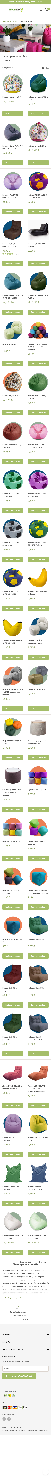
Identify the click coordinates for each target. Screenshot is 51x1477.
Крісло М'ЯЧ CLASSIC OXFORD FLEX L (37, 196)
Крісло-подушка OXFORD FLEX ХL (35, 1187)
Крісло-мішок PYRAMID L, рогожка (12, 1236)
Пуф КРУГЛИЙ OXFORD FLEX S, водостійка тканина (38, 346)
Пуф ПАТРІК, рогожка (37, 689)
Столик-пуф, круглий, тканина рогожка (37, 742)
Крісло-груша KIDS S (11, 396)
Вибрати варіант (12, 114)
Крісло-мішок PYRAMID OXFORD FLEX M (12, 296)
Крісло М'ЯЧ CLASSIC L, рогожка (11, 495)
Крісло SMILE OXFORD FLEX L (38, 1138)
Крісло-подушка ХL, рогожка (11, 1187)
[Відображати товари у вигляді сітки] (43, 68)
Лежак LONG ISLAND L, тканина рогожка (12, 1087)
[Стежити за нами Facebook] (4, 1419)
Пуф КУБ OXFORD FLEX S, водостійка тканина (12, 940)
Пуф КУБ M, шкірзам (37, 790)
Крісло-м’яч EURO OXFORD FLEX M (36, 446)
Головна (6, 21)
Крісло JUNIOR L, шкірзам (9, 989)
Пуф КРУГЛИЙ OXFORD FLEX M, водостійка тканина (12, 691)
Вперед (42, 1262)
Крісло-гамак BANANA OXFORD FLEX (12, 641)
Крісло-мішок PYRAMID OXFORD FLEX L (12, 147)
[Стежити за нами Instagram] (9, 1419)
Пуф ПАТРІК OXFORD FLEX (11, 742)
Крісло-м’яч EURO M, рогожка (11, 446)
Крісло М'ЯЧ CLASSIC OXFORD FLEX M (37, 544)
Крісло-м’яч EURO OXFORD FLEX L (10, 196)
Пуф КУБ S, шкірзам (11, 841)
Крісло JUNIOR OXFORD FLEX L (9, 245)
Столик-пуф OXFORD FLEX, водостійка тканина (11, 792)
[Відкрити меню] (3, 10)
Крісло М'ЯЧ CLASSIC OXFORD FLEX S (11, 592)
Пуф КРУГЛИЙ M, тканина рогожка (35, 641)
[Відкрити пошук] (41, 10)
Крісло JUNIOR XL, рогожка (36, 989)
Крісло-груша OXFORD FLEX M (38, 98)
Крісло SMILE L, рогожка (9, 1138)
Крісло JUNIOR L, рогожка (9, 1038)
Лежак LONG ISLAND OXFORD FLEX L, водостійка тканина (37, 1088)
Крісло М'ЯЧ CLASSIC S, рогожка (11, 544)
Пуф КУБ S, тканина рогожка (11, 891)
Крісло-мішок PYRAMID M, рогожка (38, 1236)
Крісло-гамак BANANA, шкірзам (38, 592)
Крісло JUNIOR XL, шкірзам (36, 940)
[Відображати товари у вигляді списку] (47, 68)
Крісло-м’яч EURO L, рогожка (37, 397)
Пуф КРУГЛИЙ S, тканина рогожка (9, 345)
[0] (46, 9)
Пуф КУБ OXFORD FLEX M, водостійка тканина (38, 891)
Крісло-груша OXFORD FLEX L (38, 296)
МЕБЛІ (15, 21)
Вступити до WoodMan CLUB (19, 1376)
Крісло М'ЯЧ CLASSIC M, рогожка (37, 495)
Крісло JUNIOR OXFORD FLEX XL (35, 1038)
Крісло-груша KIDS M (11, 97)
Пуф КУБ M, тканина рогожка (36, 842)
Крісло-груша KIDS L (37, 146)
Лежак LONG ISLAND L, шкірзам (38, 245)
